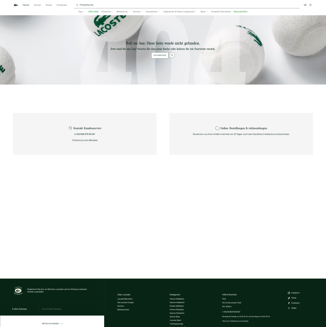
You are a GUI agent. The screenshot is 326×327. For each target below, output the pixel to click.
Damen (37, 5)
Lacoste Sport (175, 320)
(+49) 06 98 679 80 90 (231, 312)
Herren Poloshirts (177, 309)
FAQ (224, 299)
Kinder (49, 5)
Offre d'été (93, 12)
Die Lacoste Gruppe (125, 302)
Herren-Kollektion (177, 299)
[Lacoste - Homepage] (16, 5)
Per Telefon (226, 306)
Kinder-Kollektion (177, 306)
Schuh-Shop (175, 317)
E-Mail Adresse (19, 309)
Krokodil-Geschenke (221, 12)
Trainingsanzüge (176, 324)
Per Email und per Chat (231, 303)
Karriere (120, 306)
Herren (26, 5)
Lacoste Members (124, 299)
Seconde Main (241, 12)
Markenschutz (123, 309)
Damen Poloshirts (177, 313)
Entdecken (62, 5)
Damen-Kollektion (177, 302)
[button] (310, 5)
